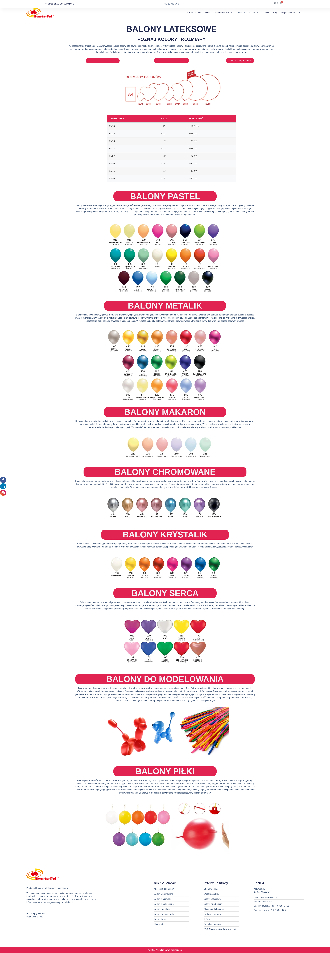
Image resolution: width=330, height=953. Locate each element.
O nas (252, 13)
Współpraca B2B (221, 13)
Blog (275, 13)
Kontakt (265, 13)
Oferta (239, 13)
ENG (301, 13)
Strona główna (194, 13)
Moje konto (286, 13)
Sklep (207, 13)
